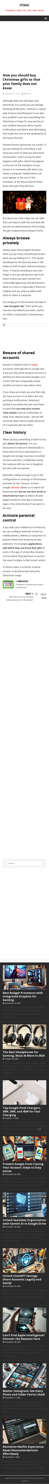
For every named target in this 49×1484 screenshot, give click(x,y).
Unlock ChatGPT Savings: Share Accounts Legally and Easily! (22, 1279)
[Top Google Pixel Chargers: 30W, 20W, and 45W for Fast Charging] (24, 1103)
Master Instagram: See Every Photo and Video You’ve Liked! (24, 1392)
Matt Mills (27, 94)
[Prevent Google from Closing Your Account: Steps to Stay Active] (24, 1159)
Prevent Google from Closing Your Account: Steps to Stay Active (23, 1167)
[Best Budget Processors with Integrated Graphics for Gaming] (24, 988)
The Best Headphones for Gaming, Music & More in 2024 (24, 1053)
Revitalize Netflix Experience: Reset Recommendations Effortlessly (23, 1450)
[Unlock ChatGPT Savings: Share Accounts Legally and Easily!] (24, 1271)
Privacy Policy (29, 1478)
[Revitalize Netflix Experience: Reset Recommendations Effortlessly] (24, 1442)
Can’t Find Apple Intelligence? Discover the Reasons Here (24, 1337)
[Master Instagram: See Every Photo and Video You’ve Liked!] (24, 1386)
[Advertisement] (24, 45)
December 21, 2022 (12, 94)
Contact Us (39, 1478)
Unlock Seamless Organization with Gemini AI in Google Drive (24, 1221)
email (35, 364)
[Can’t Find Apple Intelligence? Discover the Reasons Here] (24, 1330)
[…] (39, 1129)
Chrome (15, 487)
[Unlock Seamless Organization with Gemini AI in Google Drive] (24, 1215)
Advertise (24, 1481)
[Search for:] (24, 863)
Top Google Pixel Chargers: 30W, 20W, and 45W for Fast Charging (22, 1111)
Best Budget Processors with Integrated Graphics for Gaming (23, 996)
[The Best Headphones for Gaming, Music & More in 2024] (24, 1047)
